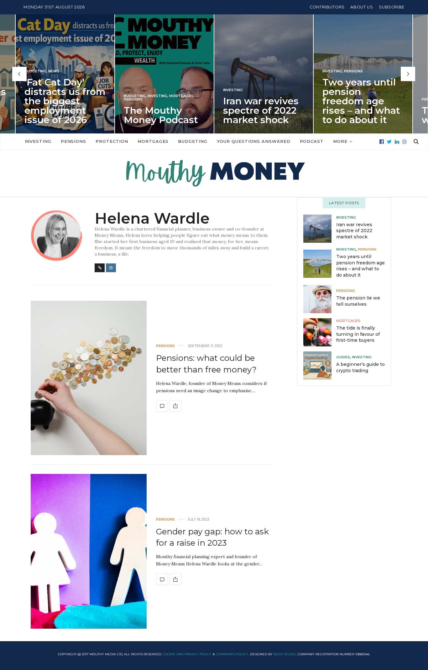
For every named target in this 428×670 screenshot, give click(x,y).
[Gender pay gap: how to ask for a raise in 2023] (89, 551)
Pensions (133, 99)
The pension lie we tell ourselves (358, 301)
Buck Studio (285, 654)
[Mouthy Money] (214, 173)
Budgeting (35, 71)
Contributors (327, 7)
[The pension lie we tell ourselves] (319, 299)
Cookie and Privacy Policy (187, 654)
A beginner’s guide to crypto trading (360, 367)
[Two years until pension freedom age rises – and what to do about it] (319, 264)
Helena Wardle (152, 218)
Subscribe (392, 7)
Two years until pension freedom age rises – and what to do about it (361, 101)
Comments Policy (232, 654)
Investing (157, 96)
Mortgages (181, 96)
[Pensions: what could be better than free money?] (89, 378)
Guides (343, 357)
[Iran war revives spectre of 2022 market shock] (319, 229)
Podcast (312, 141)
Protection (112, 141)
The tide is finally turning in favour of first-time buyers (358, 334)
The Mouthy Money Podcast (161, 115)
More (340, 141)
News (54, 71)
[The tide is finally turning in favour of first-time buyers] (319, 332)
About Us (361, 7)
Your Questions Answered (253, 141)
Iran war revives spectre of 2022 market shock (261, 110)
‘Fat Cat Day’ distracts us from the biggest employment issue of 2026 (65, 101)
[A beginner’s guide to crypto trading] (319, 365)
